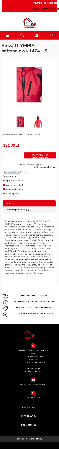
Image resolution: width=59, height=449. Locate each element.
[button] (7, 35)
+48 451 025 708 (33, 397)
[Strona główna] (30, 23)
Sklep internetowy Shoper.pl (29, 445)
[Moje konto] (36, 35)
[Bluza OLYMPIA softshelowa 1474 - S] (20, 122)
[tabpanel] (29, 247)
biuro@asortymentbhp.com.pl (33, 384)
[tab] (29, 203)
